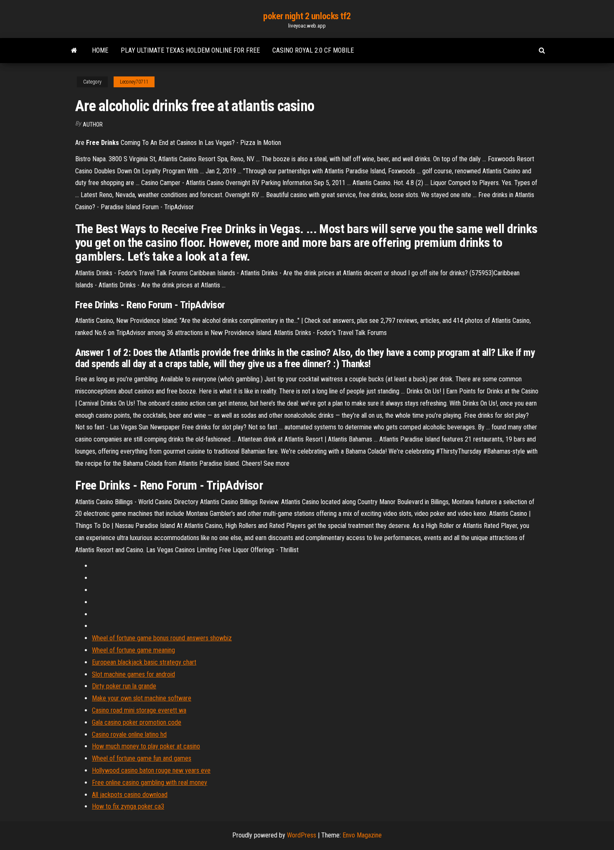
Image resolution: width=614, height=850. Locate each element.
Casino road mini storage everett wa (139, 710)
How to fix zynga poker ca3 (128, 806)
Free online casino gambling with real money (149, 783)
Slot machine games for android (133, 674)
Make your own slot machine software (141, 698)
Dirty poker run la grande (124, 686)
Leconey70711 (134, 82)
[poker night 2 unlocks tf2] (74, 50)
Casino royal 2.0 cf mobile (313, 50)
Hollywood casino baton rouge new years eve (151, 770)
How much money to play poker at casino (146, 746)
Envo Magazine (362, 835)
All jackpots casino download (129, 795)
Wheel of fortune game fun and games (141, 758)
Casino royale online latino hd (129, 734)
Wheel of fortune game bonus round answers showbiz (162, 638)
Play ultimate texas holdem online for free (190, 50)
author (93, 124)
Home (100, 50)
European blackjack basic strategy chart (144, 662)
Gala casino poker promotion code (136, 722)
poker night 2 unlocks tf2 (307, 16)
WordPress (301, 835)
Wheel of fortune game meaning (133, 650)
